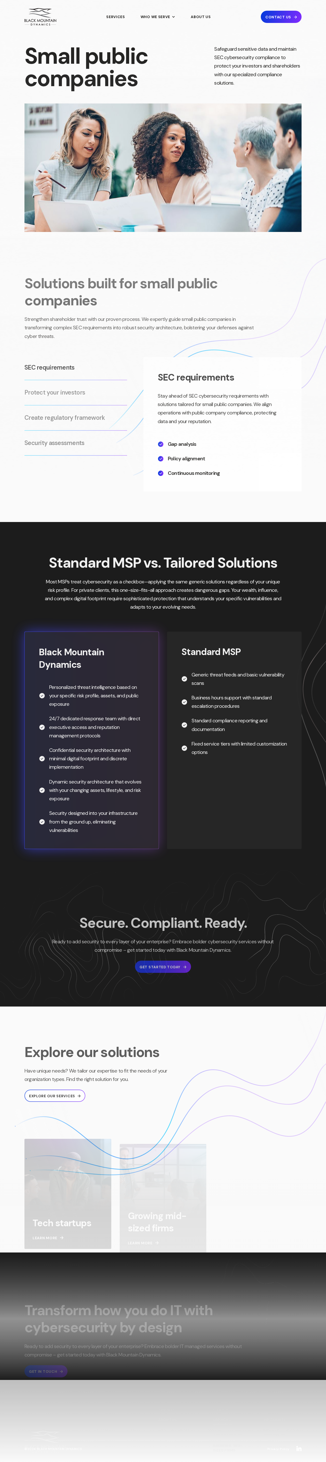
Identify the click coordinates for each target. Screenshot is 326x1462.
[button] (158, 17)
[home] (40, 16)
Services (115, 17)
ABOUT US (201, 17)
